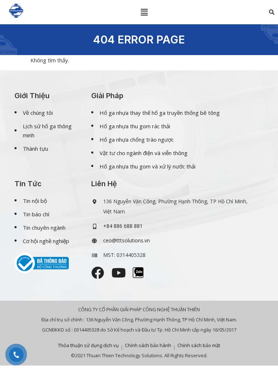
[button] (144, 12)
